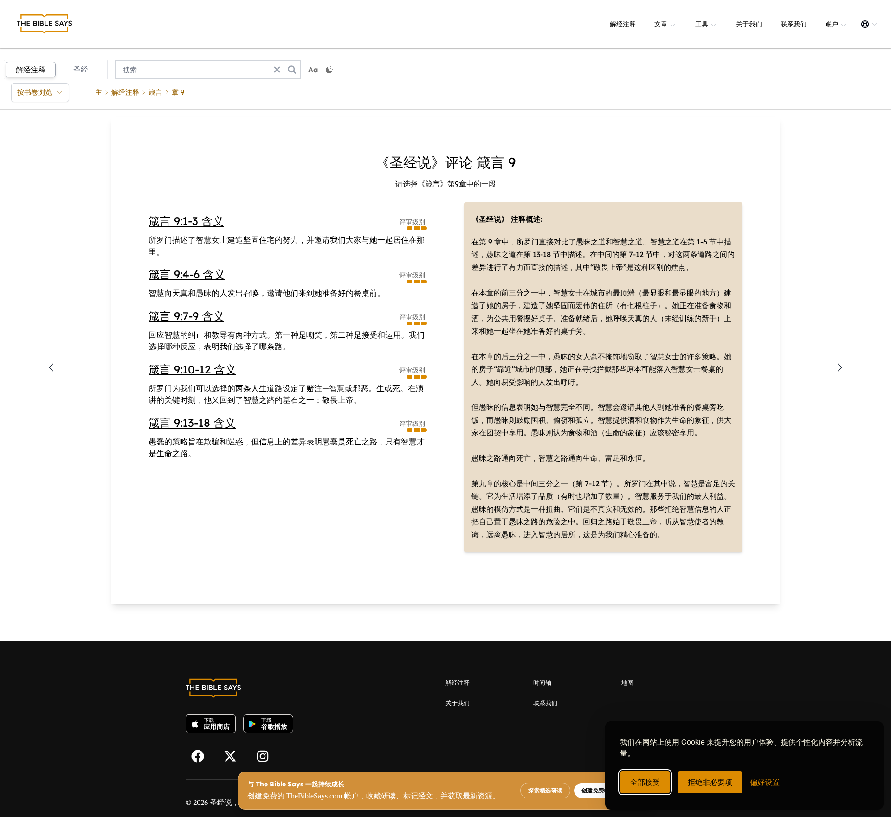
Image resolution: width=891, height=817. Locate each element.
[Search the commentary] (292, 69)
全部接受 (645, 782)
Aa (313, 69)
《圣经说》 (490, 219)
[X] (234, 755)
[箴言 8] (51, 367)
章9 (178, 92)
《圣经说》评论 (424, 162)
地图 (627, 682)
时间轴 (542, 682)
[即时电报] (267, 755)
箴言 (155, 92)
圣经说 (221, 802)
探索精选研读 (545, 790)
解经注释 (623, 24)
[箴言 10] (840, 367)
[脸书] (202, 755)
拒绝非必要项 (710, 782)
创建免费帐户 (598, 790)
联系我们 (794, 24)
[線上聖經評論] (44, 24)
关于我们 (749, 24)
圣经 (80, 69)
